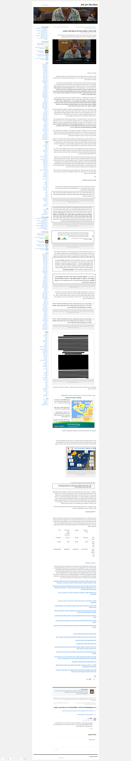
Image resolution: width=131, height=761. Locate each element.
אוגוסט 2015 (45, 97)
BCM (46, 143)
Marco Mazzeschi (41, 43)
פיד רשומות (45, 212)
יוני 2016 (45, 85)
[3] (56, 295)
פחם (46, 194)
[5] (83, 298)
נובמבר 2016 (45, 80)
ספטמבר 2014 (44, 107)
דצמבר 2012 (45, 129)
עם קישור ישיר (93, 700)
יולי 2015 (45, 98)
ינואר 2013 (45, 128)
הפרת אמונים (45, 160)
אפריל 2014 (45, 112)
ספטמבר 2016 (44, 81)
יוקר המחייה (45, 175)
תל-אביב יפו (45, 396)
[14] (78, 518)
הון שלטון (45, 155)
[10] (56, 493)
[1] (84, 188)
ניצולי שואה (45, 189)
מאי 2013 (45, 124)
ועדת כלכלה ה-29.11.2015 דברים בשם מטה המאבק (79, 31)
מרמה (46, 186)
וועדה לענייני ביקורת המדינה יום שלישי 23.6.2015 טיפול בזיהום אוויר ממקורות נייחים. (75, 637)
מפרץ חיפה (45, 185)
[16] (84, 566)
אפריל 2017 (45, 76)
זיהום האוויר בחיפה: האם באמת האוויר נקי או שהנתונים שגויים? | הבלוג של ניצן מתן (77, 710)
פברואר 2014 (45, 114)
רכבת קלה (45, 199)
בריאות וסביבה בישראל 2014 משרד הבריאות (83, 633)
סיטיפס (46, 192)
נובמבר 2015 (45, 93)
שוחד (46, 203)
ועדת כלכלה (75, 697)
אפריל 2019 (45, 259)
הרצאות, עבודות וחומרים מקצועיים (83, 22)
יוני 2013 (45, 123)
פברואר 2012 (45, 134)
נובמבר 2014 (45, 104)
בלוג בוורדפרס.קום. (61, 757)
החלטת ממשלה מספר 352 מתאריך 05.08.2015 (83, 661)
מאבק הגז (73, 699)
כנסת (57, 697)
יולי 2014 (45, 109)
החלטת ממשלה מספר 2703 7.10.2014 (85, 643)
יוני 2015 (45, 99)
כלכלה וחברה (62, 697)
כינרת (46, 177)
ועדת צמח (70, 697)
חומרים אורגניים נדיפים (43, 170)
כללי (59, 697)
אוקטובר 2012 (44, 130)
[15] (64, 521)
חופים (46, 171)
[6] (64, 395)
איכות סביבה (82, 697)
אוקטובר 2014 (44, 106)
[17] (69, 569)
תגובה (56, 749)
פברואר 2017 (45, 77)
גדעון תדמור (45, 151)
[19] (88, 574)
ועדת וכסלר (45, 164)
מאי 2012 (45, 133)
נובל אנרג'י (45, 188)
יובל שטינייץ (45, 173)
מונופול (54, 697)
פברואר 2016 (45, 89)
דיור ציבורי (45, 154)
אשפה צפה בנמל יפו (41, 44)
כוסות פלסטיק (45, 176)
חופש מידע (45, 172)
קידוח (46, 197)
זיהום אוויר (67, 697)
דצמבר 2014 (45, 103)
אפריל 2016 (45, 87)
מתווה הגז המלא (88, 723)
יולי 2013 (45, 122)
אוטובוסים (91, 699)
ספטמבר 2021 (44, 64)
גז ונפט (78, 699)
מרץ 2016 (45, 88)
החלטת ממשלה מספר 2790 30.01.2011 (84, 640)
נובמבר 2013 (45, 118)
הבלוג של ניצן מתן (89, 4)
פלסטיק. (45, 196)
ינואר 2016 (45, 91)
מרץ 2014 (45, 113)
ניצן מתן (82, 32)
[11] (60, 498)
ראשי (95, 22)
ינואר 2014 (45, 115)
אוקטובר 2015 (44, 94)
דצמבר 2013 (45, 117)
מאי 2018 (45, 71)
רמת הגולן (45, 201)
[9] (81, 493)
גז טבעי (78, 697)
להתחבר (45, 210)
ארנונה (46, 338)
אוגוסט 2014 (45, 108)
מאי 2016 (45, 86)
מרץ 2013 (45, 317)
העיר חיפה (45, 157)
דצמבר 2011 (45, 135)
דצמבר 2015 (45, 92)
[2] (75, 253)
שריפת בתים (45, 204)
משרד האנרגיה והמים (67, 699)
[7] (62, 430)
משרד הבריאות (44, 187)
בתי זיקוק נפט (45, 150)
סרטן (46, 193)
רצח (46, 202)
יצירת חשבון (45, 209)
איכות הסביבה (82, 699)
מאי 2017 (45, 75)
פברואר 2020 (45, 65)
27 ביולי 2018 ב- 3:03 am (87, 720)
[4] (57, 296)
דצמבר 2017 (45, 73)
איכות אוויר (87, 699)
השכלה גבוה (45, 161)
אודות (92, 22)
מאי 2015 (45, 101)
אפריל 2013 (45, 125)
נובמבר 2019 (45, 66)
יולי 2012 (45, 131)
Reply (91, 728)
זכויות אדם (45, 168)
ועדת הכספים (45, 162)
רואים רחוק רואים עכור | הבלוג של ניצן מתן (85, 714)
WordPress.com (44, 214)
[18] (81, 572)
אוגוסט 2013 (45, 120)
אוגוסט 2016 (45, 82)
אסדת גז (45, 146)
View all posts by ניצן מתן (82, 693)
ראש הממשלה (44, 198)
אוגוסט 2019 (45, 67)
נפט (46, 191)
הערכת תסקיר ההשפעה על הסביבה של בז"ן (61, 702)
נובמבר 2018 (45, 70)
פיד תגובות (45, 213)
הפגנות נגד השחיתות (43, 159)
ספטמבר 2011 (44, 139)
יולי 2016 (45, 83)
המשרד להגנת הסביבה (43, 156)
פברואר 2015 (45, 102)
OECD (86, 697)
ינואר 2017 (45, 78)
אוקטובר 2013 (44, 119)
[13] (74, 508)
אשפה (46, 149)
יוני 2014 (45, 110)
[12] (62, 501)
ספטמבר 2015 (44, 96)
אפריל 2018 (45, 72)
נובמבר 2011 (45, 136)
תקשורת (73, 22)
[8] (56, 444)
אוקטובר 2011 (44, 138)
